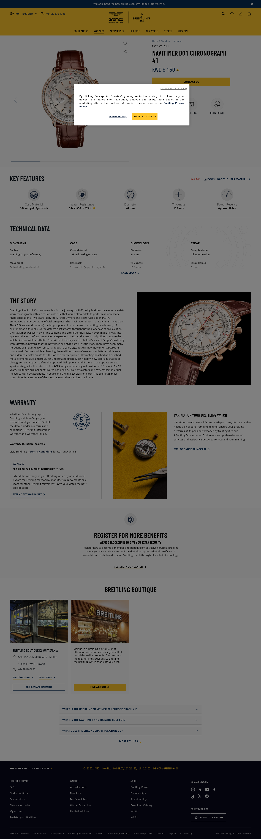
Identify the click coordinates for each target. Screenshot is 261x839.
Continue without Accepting (174, 88)
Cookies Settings (118, 116)
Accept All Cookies (145, 116)
